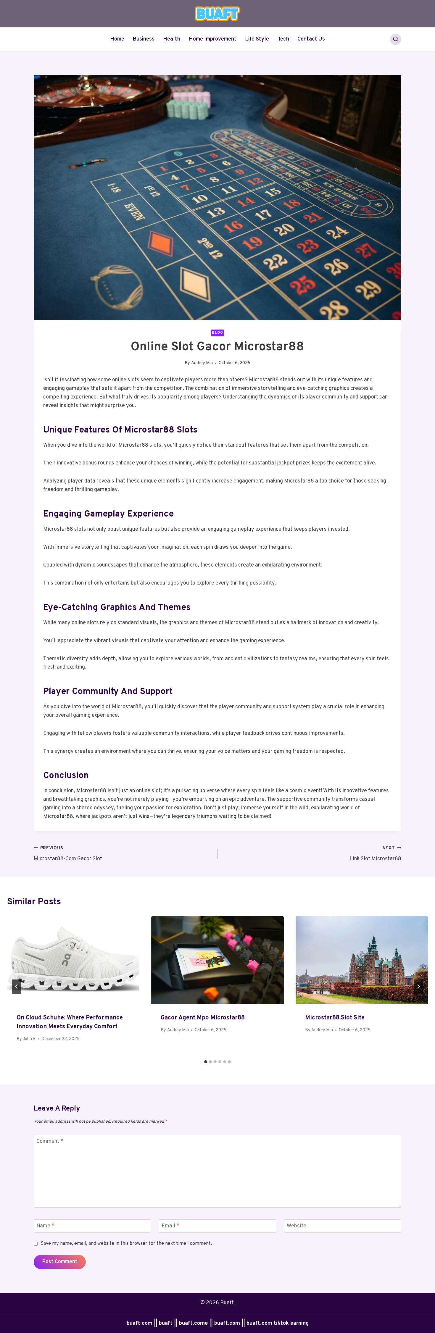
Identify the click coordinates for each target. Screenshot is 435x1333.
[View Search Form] (395, 39)
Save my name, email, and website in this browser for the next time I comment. (126, 1244)
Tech (283, 39)
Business (143, 39)
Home (117, 39)
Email (170, 1226)
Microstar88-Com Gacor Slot (68, 854)
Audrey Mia (202, 363)
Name (45, 1226)
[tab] (205, 1061)
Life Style (257, 39)
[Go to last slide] (16, 986)
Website (296, 1226)
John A (29, 1039)
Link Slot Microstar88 (375, 854)
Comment (49, 1141)
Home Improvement (212, 39)
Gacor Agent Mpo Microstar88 (203, 1018)
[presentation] (73, 960)
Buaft (227, 1303)
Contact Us (311, 39)
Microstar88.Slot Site (335, 1018)
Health (171, 39)
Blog (217, 332)
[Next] (418, 986)
